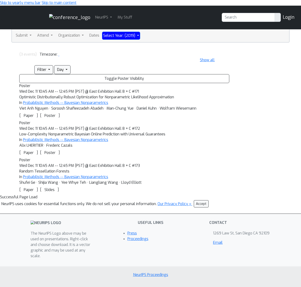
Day (61, 69)
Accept (201, 204)
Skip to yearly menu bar (20, 2)
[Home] (69, 17)
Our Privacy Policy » (175, 203)
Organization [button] (69, 35)
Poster (49, 115)
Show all (207, 59)
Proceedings (137, 238)
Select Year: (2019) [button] (119, 35)
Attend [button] (43, 35)
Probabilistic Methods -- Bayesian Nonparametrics (65, 102)
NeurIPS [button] (102, 17)
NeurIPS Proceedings (150, 274)
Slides (49, 189)
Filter (42, 69)
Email (218, 242)
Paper (29, 115)
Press (132, 233)
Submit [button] (22, 35)
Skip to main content (59, 2)
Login (288, 17)
